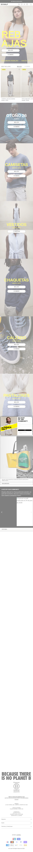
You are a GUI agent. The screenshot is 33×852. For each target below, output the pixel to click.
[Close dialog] (31, 417)
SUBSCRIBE (25, 430)
